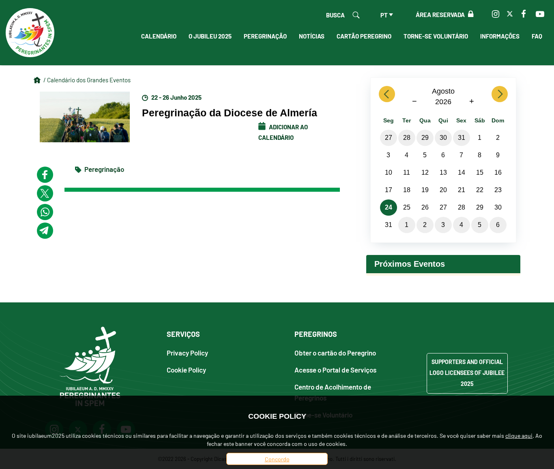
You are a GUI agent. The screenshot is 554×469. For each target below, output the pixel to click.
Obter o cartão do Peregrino (335, 352)
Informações (500, 36)
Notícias (311, 36)
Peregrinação (265, 36)
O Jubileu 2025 (210, 36)
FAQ (537, 36)
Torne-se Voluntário (436, 36)
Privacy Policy (187, 352)
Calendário (158, 36)
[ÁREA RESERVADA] (469, 14)
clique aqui (519, 435)
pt (384, 15)
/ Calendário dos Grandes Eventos (87, 80)
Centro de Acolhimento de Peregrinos (332, 392)
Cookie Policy (186, 369)
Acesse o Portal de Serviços (335, 369)
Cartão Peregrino (364, 36)
